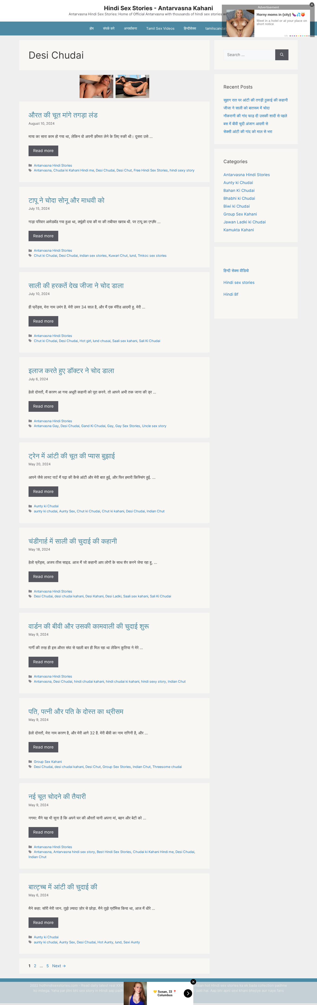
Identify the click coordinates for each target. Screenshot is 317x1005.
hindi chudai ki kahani (122, 681)
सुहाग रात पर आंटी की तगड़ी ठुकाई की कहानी (255, 100)
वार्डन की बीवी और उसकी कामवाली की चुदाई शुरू (89, 626)
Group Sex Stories (117, 767)
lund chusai (101, 341)
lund (132, 255)
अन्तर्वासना (130, 28)
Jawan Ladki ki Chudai (244, 222)
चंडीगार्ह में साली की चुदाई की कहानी (73, 541)
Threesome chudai (167, 767)
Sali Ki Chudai (149, 341)
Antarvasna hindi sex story (74, 852)
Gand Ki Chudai (93, 426)
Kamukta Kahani (238, 230)
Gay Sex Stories (127, 426)
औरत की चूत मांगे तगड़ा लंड (63, 115)
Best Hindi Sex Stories (114, 852)
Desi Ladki (113, 596)
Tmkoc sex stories (152, 255)
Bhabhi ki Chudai (239, 198)
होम (92, 28)
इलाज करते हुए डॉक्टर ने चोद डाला (71, 370)
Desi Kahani (94, 596)
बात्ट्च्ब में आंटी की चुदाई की (63, 887)
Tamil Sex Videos (160, 28)
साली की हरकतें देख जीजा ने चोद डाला (76, 285)
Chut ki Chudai (45, 255)
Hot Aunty (105, 942)
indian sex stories (93, 255)
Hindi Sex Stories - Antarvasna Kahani (158, 8)
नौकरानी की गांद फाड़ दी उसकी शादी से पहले (255, 116)
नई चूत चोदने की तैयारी (57, 796)
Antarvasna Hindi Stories (53, 165)
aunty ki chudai (45, 511)
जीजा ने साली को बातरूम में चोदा (246, 108)
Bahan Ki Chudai (239, 190)
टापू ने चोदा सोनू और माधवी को (66, 200)
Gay (110, 426)
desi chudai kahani (69, 596)
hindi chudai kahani (89, 681)
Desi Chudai (105, 170)
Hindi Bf (230, 294)
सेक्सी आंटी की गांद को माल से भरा (247, 131)
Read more (43, 150)
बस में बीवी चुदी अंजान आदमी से (245, 123)
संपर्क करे (109, 28)
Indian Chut (156, 511)
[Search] (281, 54)
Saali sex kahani (124, 341)
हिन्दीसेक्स (190, 28)
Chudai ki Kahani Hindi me (73, 170)
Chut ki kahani (113, 511)
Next (59, 966)
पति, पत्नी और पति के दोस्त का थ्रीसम (76, 711)
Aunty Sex (67, 511)
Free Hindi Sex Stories (151, 170)
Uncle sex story (154, 426)
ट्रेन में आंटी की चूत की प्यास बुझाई (72, 456)
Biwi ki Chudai (236, 206)
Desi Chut (124, 170)
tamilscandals (216, 28)
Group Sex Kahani (48, 762)
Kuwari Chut (118, 255)
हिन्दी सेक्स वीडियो (236, 270)
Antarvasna (43, 170)
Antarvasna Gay (46, 426)
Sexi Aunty (131, 942)
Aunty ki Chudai (46, 506)
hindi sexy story (182, 170)
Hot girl (85, 341)
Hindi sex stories (239, 282)
